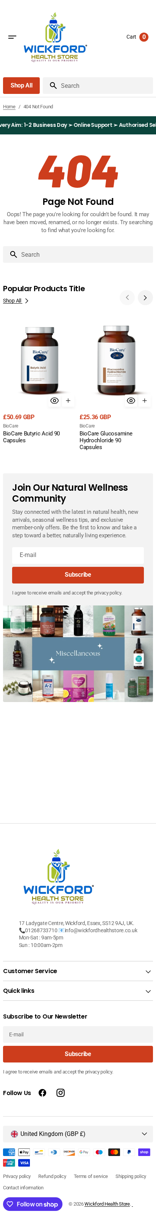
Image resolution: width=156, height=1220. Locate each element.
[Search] (50, 85)
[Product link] (39, 381)
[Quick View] (54, 401)
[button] (12, 37)
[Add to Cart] (68, 401)
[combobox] (85, 254)
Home (9, 106)
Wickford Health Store (106, 1204)
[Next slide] (145, 297)
